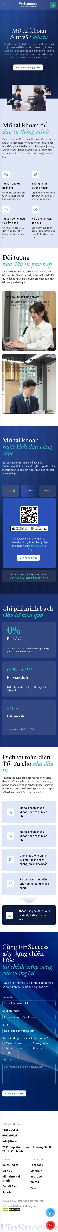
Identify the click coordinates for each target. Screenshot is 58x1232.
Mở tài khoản (13, 1043)
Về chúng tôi (10, 1165)
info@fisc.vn (10, 1141)
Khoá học (38, 1048)
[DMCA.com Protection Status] (29, 1210)
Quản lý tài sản (41, 1043)
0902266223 (9, 1135)
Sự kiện (7, 1192)
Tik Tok (35, 1182)
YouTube (36, 1176)
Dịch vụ (7, 1170)
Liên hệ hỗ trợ (27, 558)
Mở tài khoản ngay (25, 67)
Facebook (36, 1165)
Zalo (33, 1188)
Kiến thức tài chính (11, 1178)
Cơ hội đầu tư (11, 1186)
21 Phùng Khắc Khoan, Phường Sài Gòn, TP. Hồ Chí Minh (28, 1149)
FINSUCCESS (10, 1129)
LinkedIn (36, 1170)
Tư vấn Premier (14, 1048)
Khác (8, 1053)
